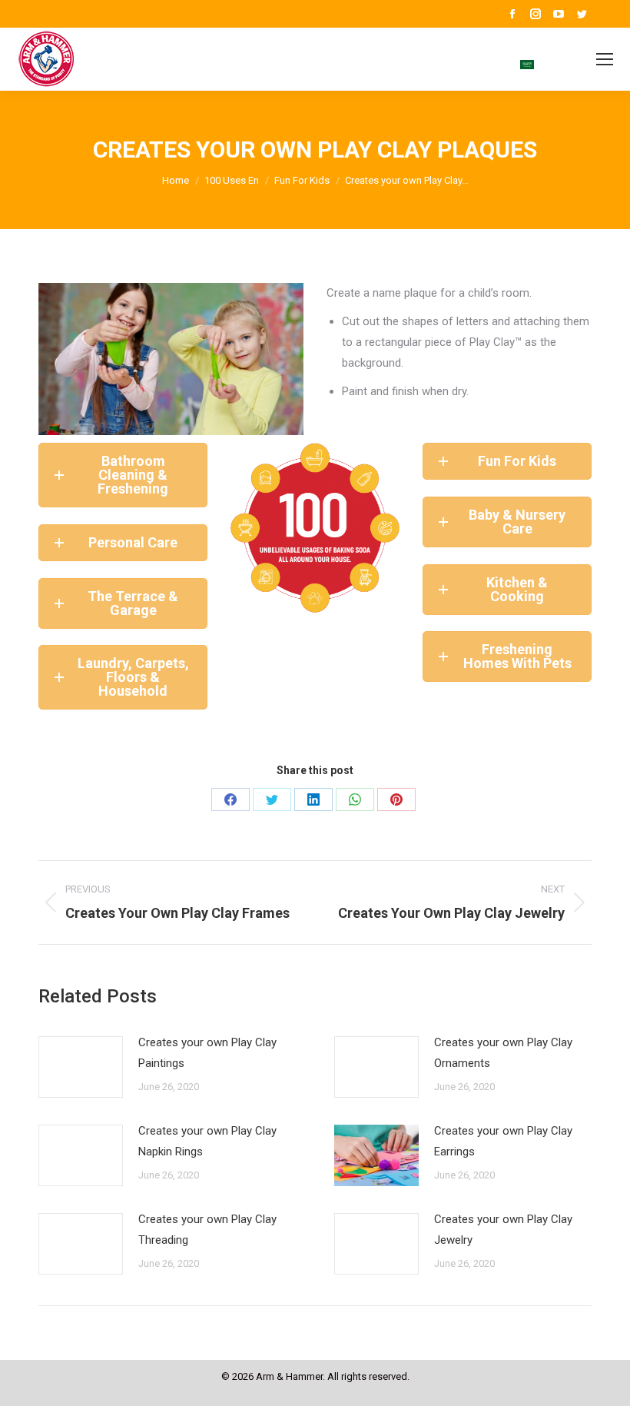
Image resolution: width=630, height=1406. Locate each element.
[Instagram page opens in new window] (535, 14)
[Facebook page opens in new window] (512, 14)
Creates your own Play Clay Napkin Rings (207, 1141)
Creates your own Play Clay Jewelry (503, 1229)
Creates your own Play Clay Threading (207, 1229)
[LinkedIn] (313, 799)
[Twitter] (272, 799)
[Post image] (80, 1067)
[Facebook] (230, 799)
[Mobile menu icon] (605, 59)
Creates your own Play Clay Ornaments (503, 1052)
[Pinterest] (396, 799)
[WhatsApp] (355, 799)
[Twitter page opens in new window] (582, 14)
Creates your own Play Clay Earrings (503, 1141)
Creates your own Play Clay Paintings (207, 1052)
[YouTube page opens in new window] (559, 14)
